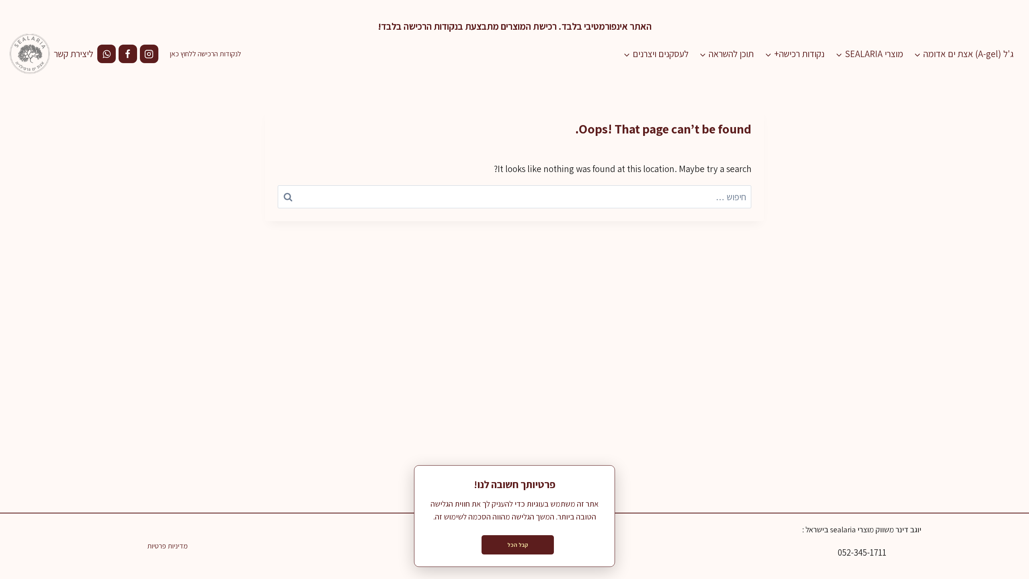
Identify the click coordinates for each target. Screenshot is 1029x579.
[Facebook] (128, 54)
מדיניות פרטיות (167, 545)
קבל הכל (517, 544)
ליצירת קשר (73, 54)
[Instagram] (149, 54)
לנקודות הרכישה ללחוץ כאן (205, 53)
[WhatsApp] (106, 54)
